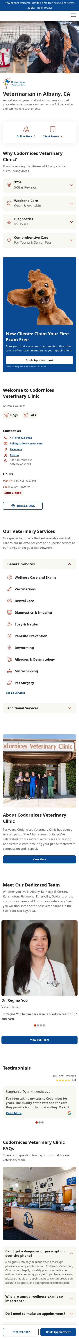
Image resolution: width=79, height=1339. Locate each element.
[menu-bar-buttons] (73, 16)
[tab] (35, 1025)
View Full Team (39, 1040)
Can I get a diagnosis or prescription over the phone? (35, 1253)
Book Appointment (58, 1332)
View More (39, 859)
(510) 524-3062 (21, 1332)
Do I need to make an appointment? (35, 1313)
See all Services (15, 692)
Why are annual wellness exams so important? (34, 1298)
